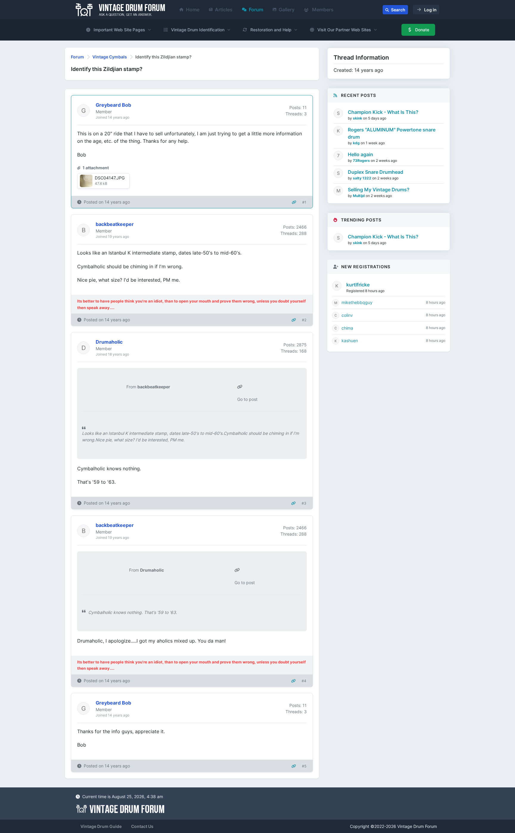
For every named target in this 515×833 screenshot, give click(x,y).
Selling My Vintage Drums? (378, 190)
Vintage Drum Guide (101, 826)
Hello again (360, 154)
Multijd (359, 195)
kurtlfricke (358, 285)
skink (358, 118)
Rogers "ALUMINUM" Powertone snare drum (391, 133)
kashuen (350, 340)
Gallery (286, 10)
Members (322, 10)
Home (192, 10)
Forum (256, 10)
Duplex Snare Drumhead (375, 172)
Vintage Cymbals (109, 56)
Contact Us (142, 826)
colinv (347, 315)
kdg (357, 143)
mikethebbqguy (357, 302)
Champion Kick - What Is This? (383, 112)
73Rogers (362, 160)
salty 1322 (362, 178)
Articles (223, 10)
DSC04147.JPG (110, 177)
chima (347, 328)
